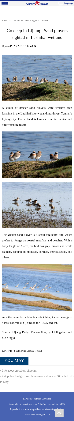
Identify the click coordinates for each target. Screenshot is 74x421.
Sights (34, 20)
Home (4, 20)
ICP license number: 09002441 (37, 398)
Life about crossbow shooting (19, 370)
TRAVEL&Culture (20, 20)
